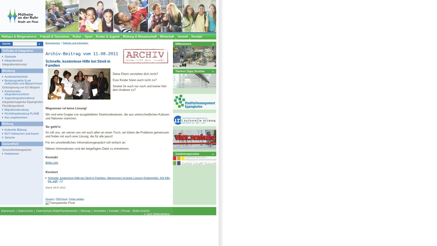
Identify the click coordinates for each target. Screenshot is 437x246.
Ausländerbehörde (16, 76)
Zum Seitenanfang (158, 214)
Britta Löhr (52, 162)
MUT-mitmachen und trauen (22, 133)
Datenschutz (25, 211)
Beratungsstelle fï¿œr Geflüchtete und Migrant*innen (23, 82)
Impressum (8, 211)
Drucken (50, 199)
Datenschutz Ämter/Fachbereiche (56, 211)
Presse (126, 211)
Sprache (10, 137)
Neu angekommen (16, 117)
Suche (6, 43)
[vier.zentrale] (194, 148)
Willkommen (183, 43)
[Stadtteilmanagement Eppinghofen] (194, 108)
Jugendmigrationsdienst (19, 98)
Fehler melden (76, 199)
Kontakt (114, 211)
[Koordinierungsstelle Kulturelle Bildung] (194, 125)
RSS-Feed (61, 199)
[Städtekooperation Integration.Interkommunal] (194, 164)
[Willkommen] (194, 65)
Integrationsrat (13, 60)
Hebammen (12, 153)
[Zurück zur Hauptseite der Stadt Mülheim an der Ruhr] (23, 31)
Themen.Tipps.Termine (190, 71)
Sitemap (85, 211)
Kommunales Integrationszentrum (17, 93)
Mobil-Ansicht (140, 211)
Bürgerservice (53, 43)
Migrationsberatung (17, 109)
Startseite (10, 56)
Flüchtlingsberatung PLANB (22, 113)
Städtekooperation (187, 153)
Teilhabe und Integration (75, 43)
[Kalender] (194, 87)
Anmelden (100, 211)
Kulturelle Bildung (16, 129)
